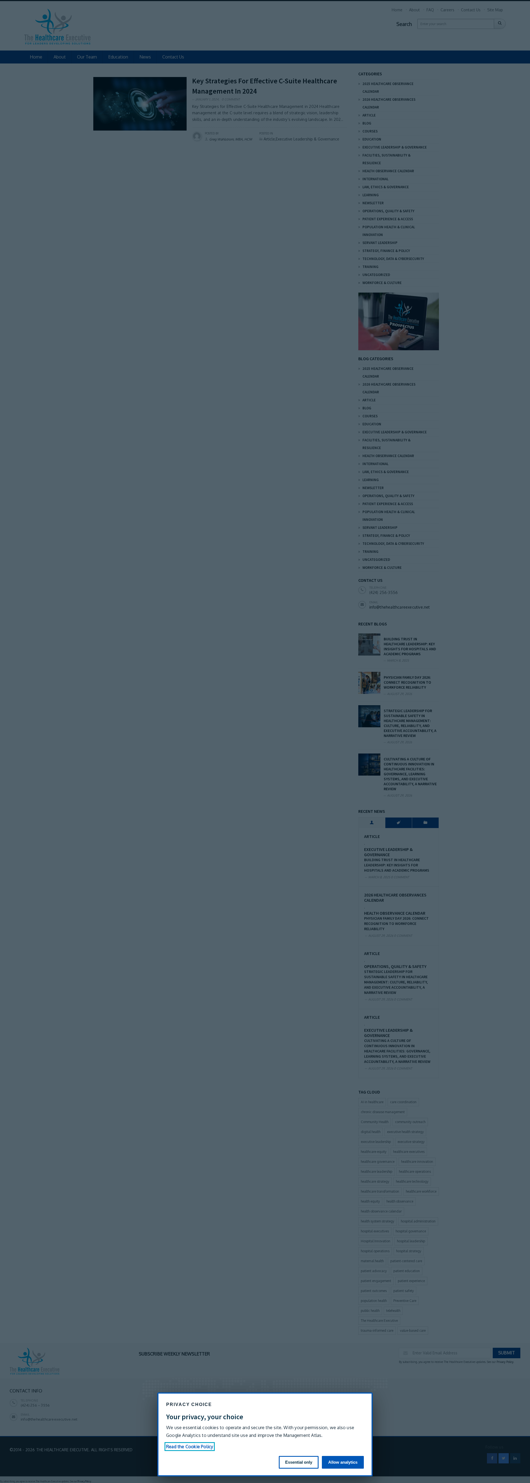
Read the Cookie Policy (189, 1446)
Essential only (298, 1462)
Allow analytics (342, 1462)
